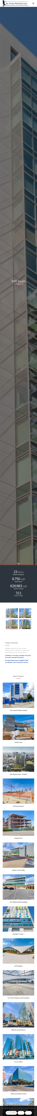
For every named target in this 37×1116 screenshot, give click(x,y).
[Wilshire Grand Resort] (18, 1015)
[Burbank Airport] (18, 791)
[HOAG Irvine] (18, 727)
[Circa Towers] (18, 1046)
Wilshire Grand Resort (18, 1030)
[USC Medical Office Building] (18, 887)
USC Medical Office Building (18, 902)
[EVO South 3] (25, 613)
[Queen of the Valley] (18, 855)
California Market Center (18, 1094)
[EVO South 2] (11, 624)
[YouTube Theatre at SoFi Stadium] (18, 983)
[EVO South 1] (25, 624)
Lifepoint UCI (18, 838)
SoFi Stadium (18, 966)
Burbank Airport (18, 806)
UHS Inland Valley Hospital (18, 710)
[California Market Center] (18, 1078)
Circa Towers (18, 1062)
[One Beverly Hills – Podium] (18, 759)
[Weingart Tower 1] (18, 919)
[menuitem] (33, 3)
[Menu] (33, 3)
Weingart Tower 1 (18, 934)
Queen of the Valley (18, 870)
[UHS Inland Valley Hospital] (18, 695)
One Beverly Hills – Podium (18, 774)
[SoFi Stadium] (18, 951)
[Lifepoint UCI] (18, 823)
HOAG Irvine (18, 742)
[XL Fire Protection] (15, 3)
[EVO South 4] (11, 613)
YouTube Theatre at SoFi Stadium (18, 998)
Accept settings (11, 1112)
